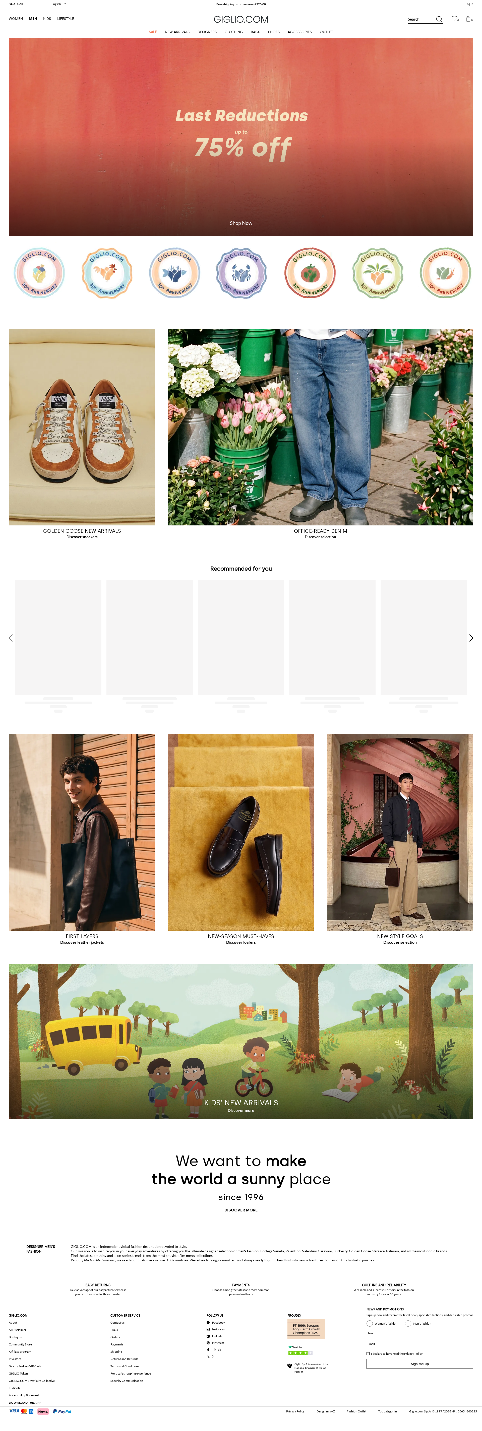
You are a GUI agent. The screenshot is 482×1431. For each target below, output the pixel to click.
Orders (115, 1337)
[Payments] (42, 1411)
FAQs (114, 1330)
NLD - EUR (16, 4)
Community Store (20, 1344)
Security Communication (126, 1381)
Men (33, 19)
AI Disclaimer (17, 1330)
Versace (378, 1251)
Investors (15, 1359)
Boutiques (15, 1337)
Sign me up (420, 1364)
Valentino (292, 1251)
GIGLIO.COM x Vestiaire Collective (32, 1381)
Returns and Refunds (124, 1359)
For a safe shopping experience (130, 1373)
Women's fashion (386, 1323)
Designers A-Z (326, 1411)
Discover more (241, 1210)
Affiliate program (20, 1351)
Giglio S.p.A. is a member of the (311, 1367)
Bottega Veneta (272, 1251)
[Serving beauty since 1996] (241, 276)
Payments (116, 1344)
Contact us (117, 1322)
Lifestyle (65, 19)
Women (16, 19)
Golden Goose (360, 1251)
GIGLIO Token (18, 1373)
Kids (47, 19)
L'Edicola (14, 1388)
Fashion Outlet (356, 1411)
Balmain (392, 1251)
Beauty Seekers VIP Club (25, 1366)
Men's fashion (422, 1323)
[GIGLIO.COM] (241, 19)
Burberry (340, 1251)
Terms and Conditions (124, 1366)
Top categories (387, 1411)
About (13, 1322)
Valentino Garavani (317, 1251)
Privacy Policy (413, 1353)
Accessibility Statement (24, 1395)
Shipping (116, 1351)
